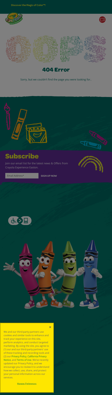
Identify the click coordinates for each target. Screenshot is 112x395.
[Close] (50, 327)
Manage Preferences (26, 384)
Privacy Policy (19, 356)
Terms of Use (24, 359)
